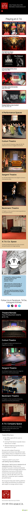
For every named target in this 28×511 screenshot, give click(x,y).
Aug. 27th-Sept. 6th (7, 52)
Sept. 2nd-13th (6, 70)
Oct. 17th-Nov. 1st (10, 105)
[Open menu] (2, 11)
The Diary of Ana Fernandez (10, 87)
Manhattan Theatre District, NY (17, 6)
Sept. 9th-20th (6, 88)
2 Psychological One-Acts (9, 69)
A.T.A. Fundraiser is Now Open (10, 36)
